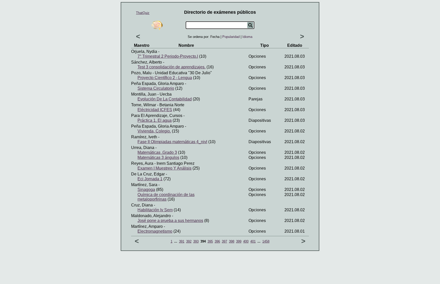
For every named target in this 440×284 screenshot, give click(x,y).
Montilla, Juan (143, 94)
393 (196, 241)
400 (246, 241)
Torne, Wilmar (143, 105)
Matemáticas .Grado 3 (157, 152)
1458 (265, 241)
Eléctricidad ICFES (155, 110)
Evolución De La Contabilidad (165, 99)
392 (188, 241)
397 (224, 241)
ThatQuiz (142, 13)
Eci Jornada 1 (150, 179)
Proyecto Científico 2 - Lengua (165, 78)
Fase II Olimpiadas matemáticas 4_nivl (172, 142)
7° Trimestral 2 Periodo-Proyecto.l (168, 56)
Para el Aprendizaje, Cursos (156, 115)
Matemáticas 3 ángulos (158, 157)
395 (210, 241)
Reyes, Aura (142, 163)
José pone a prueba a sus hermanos (170, 220)
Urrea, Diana (142, 147)
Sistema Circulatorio (156, 88)
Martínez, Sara (144, 185)
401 (253, 241)
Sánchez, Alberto (146, 62)
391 (181, 241)
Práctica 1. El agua (155, 120)
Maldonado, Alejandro (151, 216)
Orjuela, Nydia (144, 51)
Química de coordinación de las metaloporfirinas (166, 196)
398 (231, 241)
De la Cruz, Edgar (148, 174)
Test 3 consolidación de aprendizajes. (171, 67)
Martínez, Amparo (147, 226)
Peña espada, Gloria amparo (157, 83)
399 (238, 241)
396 (217, 241)
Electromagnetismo (155, 231)
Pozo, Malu (141, 73)
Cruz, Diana (142, 205)
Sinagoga (146, 189)
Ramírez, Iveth (144, 137)
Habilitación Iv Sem (155, 210)
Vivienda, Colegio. (154, 131)
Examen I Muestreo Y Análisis (164, 168)
